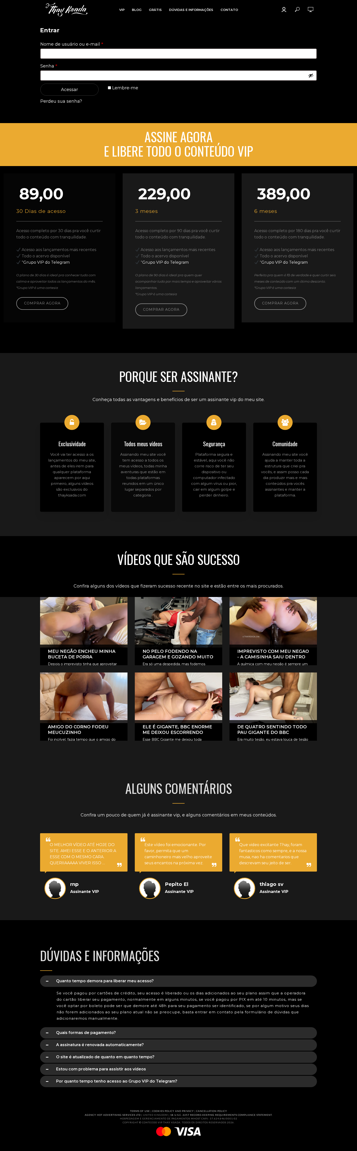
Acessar (69, 89)
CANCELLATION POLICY (211, 1110)
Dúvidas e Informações (191, 10)
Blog (137, 10)
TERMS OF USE (140, 1110)
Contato (229, 10)
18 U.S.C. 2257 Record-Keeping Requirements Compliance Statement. (221, 1114)
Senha (61, 66)
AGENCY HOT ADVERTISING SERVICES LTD (113, 1114)
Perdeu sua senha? (61, 101)
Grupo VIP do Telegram (46, 262)
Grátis (155, 10)
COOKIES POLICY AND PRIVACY (173, 1110)
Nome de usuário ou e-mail (84, 44)
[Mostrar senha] (311, 75)
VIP (122, 10)
